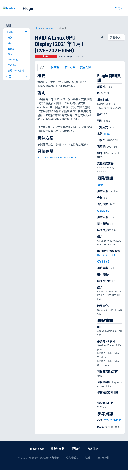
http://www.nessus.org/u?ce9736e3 (58, 157)
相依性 (55, 67)
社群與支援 (57, 448)
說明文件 (75, 448)
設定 (117, 8)
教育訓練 (93, 448)
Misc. (107, 133)
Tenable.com (37, 448)
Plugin (28, 8)
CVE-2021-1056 (106, 254)
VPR (100, 184)
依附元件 (69, 67)
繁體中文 (115, 37)
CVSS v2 (103, 210)
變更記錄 (85, 67)
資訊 (43, 67)
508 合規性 (103, 457)
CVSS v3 (103, 261)
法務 (88, 457)
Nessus (50, 27)
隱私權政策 (72, 457)
